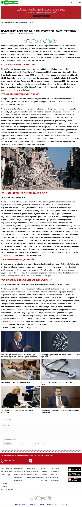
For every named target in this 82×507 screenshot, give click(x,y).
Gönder (7, 443)
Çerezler (41, 504)
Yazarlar (54, 475)
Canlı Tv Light (5, 475)
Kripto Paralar (46, 477)
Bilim (13, 327)
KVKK (46, 504)
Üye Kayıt (4, 486)
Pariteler (44, 480)
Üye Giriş (4, 483)
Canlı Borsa (31, 469)
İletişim (25, 504)
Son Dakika (18, 477)
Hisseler (44, 475)
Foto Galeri (55, 469)
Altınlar (43, 469)
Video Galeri (55, 472)
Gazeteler (54, 477)
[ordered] (28, 443)
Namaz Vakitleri (32, 472)
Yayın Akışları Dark (20, 472)
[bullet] (31, 443)
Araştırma (5, 327)
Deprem (20, 327)
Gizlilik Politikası (33, 504)
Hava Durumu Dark (7, 469)
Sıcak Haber (55, 480)
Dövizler (44, 472)
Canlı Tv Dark (18, 469)
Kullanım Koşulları (54, 504)
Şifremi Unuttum (7, 489)
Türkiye (28, 327)
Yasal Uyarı (64, 504)
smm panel (18, 480)
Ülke (35, 327)
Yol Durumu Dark (7, 472)
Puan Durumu (32, 475)
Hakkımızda (18, 504)
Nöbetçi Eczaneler (20, 475)
